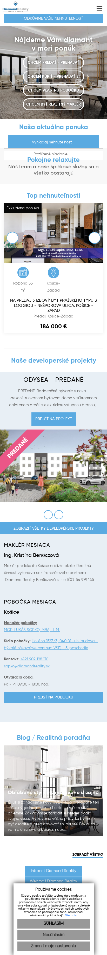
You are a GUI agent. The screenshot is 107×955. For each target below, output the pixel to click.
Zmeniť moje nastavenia (53, 946)
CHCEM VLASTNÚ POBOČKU (53, 90)
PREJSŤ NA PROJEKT (53, 419)
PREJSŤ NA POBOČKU (53, 697)
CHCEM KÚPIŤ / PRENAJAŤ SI (54, 76)
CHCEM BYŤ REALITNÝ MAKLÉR (53, 104)
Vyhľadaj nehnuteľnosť (52, 142)
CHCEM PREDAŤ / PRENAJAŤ (53, 62)
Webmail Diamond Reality (53, 881)
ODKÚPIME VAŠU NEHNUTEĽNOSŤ (53, 18)
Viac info (71, 915)
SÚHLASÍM (54, 923)
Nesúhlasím (53, 935)
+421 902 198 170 (34, 659)
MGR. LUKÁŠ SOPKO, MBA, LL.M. (32, 629)
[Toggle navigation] (97, 8)
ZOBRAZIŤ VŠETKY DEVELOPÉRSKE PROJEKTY (54, 528)
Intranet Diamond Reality (53, 870)
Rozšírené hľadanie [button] (51, 154)
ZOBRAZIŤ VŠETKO (87, 854)
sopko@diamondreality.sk (27, 666)
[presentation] (17, 231)
